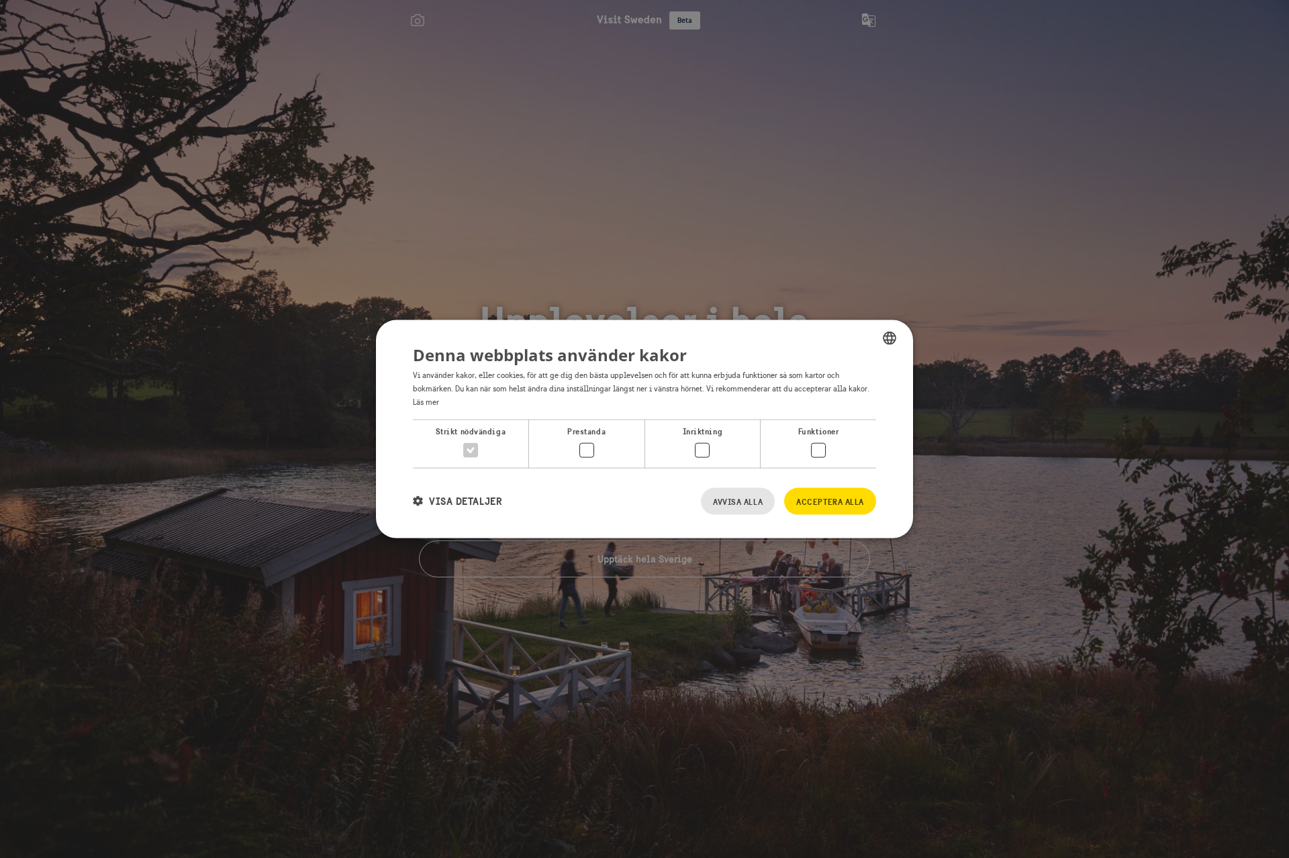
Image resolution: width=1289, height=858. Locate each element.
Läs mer (426, 401)
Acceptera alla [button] (830, 501)
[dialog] (644, 429)
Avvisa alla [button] (738, 501)
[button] (457, 501)
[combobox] (889, 338)
